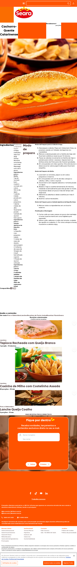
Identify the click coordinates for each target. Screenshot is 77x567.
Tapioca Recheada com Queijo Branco (27, 343)
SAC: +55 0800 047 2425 (48, 533)
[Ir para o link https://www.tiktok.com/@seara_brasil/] (36, 493)
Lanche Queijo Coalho (16, 409)
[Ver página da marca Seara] (24, 12)
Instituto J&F (28, 535)
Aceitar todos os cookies (52, 563)
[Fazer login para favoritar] (74, 323)
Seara (61, 315)
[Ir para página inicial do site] (38, 488)
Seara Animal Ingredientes (10, 539)
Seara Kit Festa (6, 535)
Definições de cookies (10, 563)
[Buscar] (68, 3)
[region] (38, 560)
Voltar (32, 464)
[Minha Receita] (5, 3)
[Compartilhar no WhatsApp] (15, 288)
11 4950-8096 (23, 517)
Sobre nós (27, 537)
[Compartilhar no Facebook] (11, 288)
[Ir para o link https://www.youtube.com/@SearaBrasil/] (41, 493)
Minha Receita (6, 537)
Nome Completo (29, 435)
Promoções (5, 541)
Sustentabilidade (29, 539)
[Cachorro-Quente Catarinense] (17, 3)
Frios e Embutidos (14, 315)
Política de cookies (68, 530)
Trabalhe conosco (38, 499)
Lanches (24, 315)
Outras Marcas (28, 530)
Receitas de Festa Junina (37, 315)
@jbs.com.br (6, 511)
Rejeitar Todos (68, 563)
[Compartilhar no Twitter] (13, 288)
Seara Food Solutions (8, 533)
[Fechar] (74, 556)
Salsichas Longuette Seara (18, 147)
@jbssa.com (6, 513)
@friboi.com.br (16, 511)
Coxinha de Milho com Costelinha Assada (30, 386)
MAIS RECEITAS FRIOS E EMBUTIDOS (38, 414)
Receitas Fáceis (53, 315)
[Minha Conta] (73, 3)
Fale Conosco (45, 530)
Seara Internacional (8, 530)
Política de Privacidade (16, 559)
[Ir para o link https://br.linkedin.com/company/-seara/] (46, 493)
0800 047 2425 (9, 517)
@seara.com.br (16, 513)
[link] (38, 333)
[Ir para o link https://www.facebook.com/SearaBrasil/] (30, 493)
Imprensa (27, 533)
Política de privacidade (69, 533)
